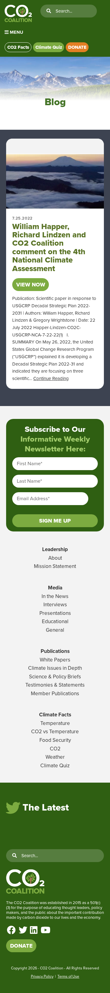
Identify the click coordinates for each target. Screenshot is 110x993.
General (55, 630)
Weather (55, 757)
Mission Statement (55, 566)
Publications (55, 651)
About (55, 558)
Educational (55, 621)
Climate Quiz (48, 47)
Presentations (55, 613)
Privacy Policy (42, 976)
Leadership (55, 549)
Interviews (55, 604)
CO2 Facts (18, 47)
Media (55, 588)
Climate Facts (55, 715)
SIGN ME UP (55, 521)
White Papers (55, 660)
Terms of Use (68, 976)
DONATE (77, 47)
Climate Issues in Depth (55, 668)
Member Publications (55, 693)
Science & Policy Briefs (55, 677)
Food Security (55, 740)
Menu (16, 32)
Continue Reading (51, 378)
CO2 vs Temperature (55, 731)
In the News (55, 596)
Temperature (55, 723)
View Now (30, 285)
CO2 (55, 749)
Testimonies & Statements (55, 685)
